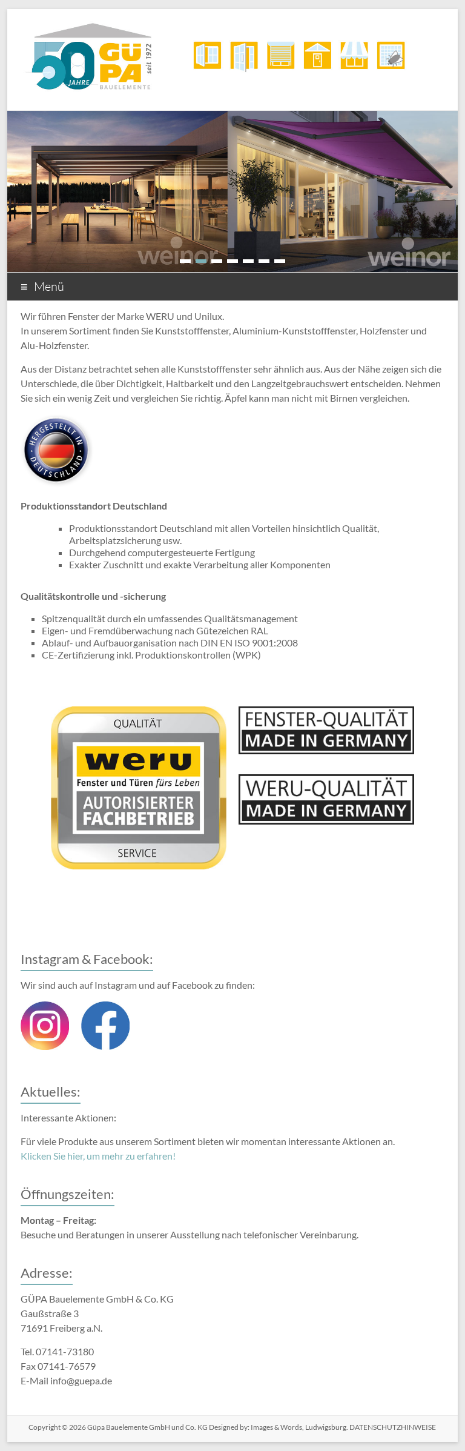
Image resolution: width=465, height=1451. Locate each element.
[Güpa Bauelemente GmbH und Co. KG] (232, 24)
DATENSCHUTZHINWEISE (392, 1427)
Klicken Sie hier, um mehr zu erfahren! (98, 1155)
